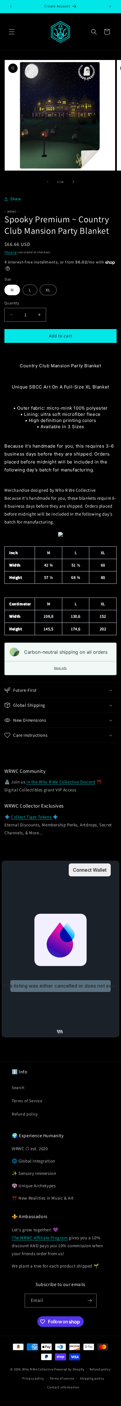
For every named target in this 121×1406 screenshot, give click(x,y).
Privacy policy (33, 1378)
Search (18, 1087)
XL (48, 290)
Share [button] (15, 198)
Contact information (63, 1387)
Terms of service (62, 1378)
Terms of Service (27, 1100)
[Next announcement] (110, 6)
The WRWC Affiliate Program (40, 1237)
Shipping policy (92, 1378)
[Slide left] (47, 181)
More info (60, 668)
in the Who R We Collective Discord (60, 782)
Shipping (10, 252)
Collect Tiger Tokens (32, 817)
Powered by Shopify (69, 1369)
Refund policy (25, 1114)
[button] (11, 31)
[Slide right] (73, 181)
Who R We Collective (37, 1369)
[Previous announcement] (10, 6)
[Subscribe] (89, 1300)
